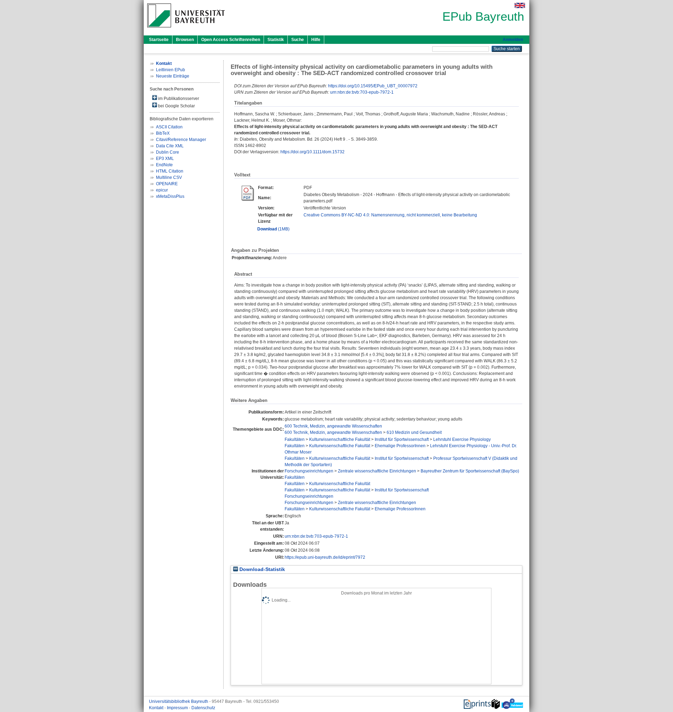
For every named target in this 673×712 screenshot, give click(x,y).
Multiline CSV (169, 177)
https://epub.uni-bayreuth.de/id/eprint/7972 (325, 557)
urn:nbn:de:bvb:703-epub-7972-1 (362, 92)
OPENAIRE (167, 183)
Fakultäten (295, 439)
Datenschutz (203, 707)
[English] (520, 5)
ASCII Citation (169, 127)
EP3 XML (165, 158)
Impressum (178, 707)
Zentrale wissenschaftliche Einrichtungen (377, 471)
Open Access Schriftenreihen (230, 39)
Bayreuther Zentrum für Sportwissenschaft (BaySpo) (470, 471)
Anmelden (513, 39)
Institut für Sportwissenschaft (402, 439)
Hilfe (315, 39)
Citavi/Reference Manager (181, 139)
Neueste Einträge (172, 76)
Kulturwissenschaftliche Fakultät (339, 439)
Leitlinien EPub (170, 69)
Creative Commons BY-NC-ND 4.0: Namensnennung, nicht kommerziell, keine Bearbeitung (390, 215)
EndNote (164, 164)
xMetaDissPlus (170, 196)
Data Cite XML (170, 145)
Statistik (275, 39)
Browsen (185, 39)
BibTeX (163, 133)
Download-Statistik (261, 569)
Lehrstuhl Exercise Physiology (462, 439)
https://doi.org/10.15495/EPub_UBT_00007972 (372, 85)
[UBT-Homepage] (186, 29)
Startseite (159, 39)
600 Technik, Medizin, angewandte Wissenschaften (333, 426)
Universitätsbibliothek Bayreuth (179, 701)
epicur (162, 190)
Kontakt (156, 707)
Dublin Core (167, 152)
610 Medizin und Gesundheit (414, 432)
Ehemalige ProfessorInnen (400, 445)
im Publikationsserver (178, 98)
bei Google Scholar (176, 105)
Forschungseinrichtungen (309, 471)
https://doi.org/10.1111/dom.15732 (312, 151)
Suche (297, 39)
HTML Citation (169, 171)
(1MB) (273, 229)
